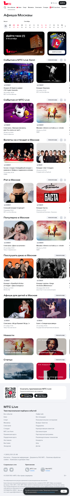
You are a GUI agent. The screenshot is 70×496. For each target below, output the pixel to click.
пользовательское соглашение (46, 492)
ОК (64, 491)
